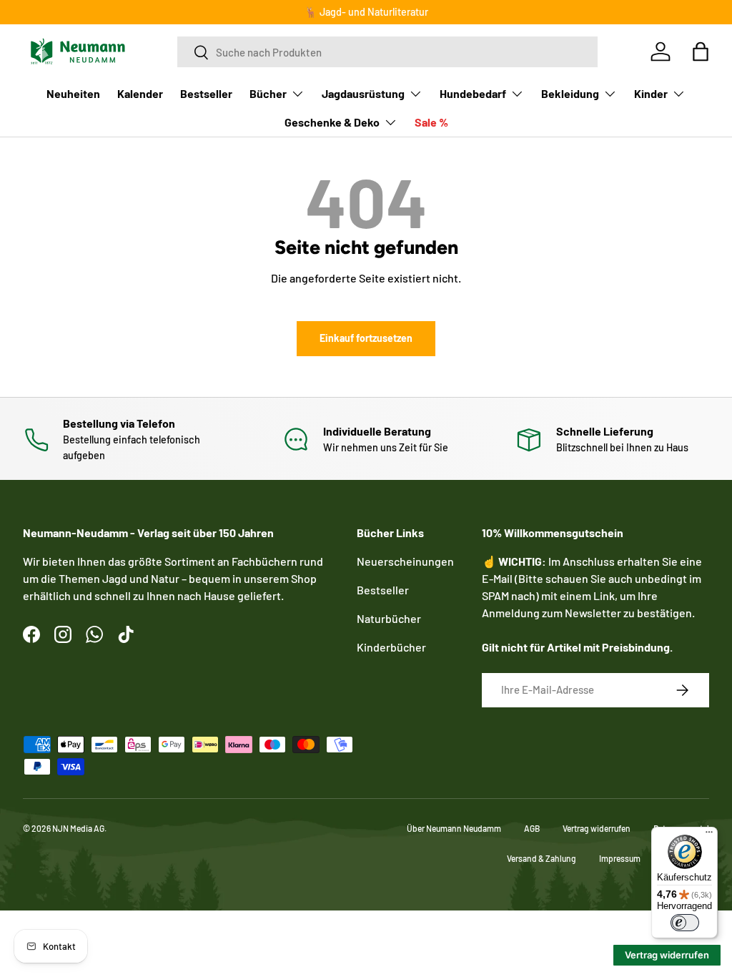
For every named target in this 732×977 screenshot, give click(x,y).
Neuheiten (73, 93)
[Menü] (709, 835)
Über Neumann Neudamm (454, 828)
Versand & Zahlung (541, 858)
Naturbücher (389, 618)
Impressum (619, 858)
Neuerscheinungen (405, 561)
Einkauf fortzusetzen (366, 338)
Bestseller (206, 93)
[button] (700, 51)
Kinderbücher (391, 647)
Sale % (431, 122)
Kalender (140, 93)
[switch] (685, 922)
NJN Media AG (78, 828)
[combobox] (387, 51)
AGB (532, 828)
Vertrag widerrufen (596, 828)
